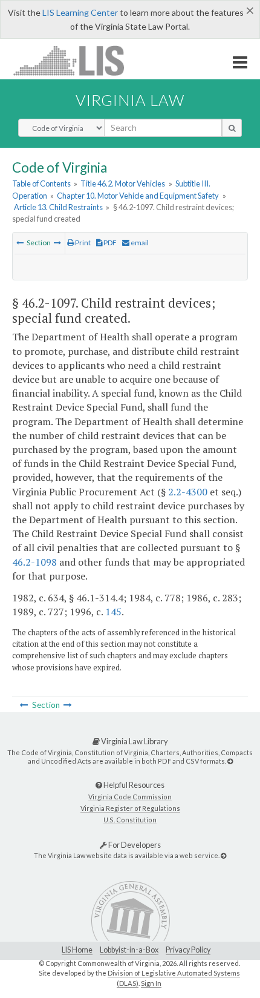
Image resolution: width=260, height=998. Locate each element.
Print (82, 242)
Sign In (151, 983)
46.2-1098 (34, 562)
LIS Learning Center (80, 12)
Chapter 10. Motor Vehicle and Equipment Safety (138, 195)
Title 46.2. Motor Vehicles (122, 183)
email (139, 242)
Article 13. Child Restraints (58, 207)
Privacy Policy (188, 949)
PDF (109, 242)
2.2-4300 (187, 491)
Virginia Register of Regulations (130, 808)
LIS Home (77, 949)
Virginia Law (130, 100)
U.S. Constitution (130, 820)
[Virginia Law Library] (230, 761)
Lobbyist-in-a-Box (129, 949)
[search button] (232, 128)
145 (113, 611)
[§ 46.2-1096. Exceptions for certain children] (20, 242)
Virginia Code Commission (130, 797)
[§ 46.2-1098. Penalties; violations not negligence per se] (57, 242)
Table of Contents (41, 183)
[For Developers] (223, 855)
